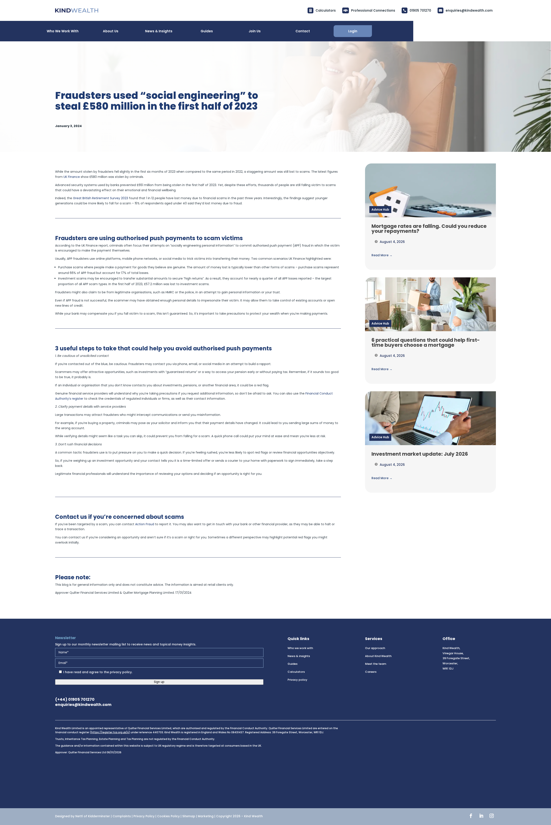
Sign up (159, 682)
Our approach (375, 648)
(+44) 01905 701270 (74, 699)
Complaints (122, 816)
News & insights (299, 656)
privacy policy (121, 672)
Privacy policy (297, 680)
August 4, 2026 (392, 241)
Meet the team (375, 664)
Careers (370, 672)
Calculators (296, 672)
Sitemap (188, 816)
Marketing (206, 816)
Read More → (381, 255)
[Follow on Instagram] (491, 815)
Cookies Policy (168, 816)
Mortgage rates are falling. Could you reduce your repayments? (429, 229)
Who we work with (300, 648)
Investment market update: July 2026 (419, 454)
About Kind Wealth (378, 656)
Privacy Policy (144, 816)
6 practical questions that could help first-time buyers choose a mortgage (425, 342)
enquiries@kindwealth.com (83, 704)
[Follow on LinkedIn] (481, 815)
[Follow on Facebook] (471, 815)
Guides (292, 664)
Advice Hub (380, 209)
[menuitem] (465, 10)
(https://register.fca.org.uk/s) (110, 732)
